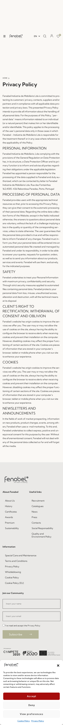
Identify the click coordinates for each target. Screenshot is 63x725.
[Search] (44, 36)
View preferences (31, 714)
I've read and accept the (22, 625)
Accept (31, 696)
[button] (58, 665)
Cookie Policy (23, 721)
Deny (31, 705)
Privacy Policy (37, 721)
